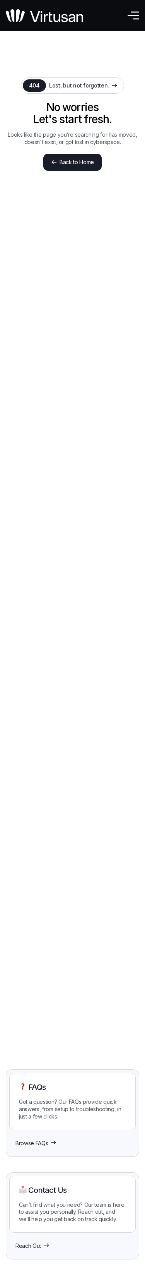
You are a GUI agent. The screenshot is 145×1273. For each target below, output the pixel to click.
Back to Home (77, 162)
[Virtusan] (44, 15)
